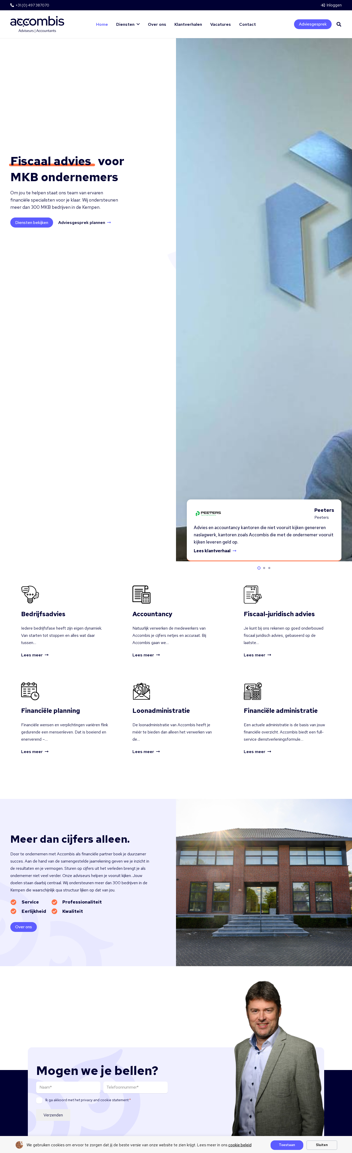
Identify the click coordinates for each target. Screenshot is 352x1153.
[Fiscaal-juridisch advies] (287, 622)
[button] (138, 24)
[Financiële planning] (64, 718)
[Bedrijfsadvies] (64, 622)
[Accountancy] (176, 622)
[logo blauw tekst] (37, 24)
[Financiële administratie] (287, 718)
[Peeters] (208, 513)
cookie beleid (240, 1145)
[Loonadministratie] (176, 718)
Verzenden (53, 1115)
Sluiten (322, 1145)
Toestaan (287, 1145)
